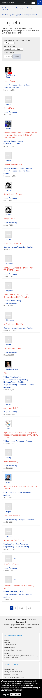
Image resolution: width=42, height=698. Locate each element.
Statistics (22, 385)
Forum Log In (24, 3)
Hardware (7, 387)
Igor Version (9, 53)
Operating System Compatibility (17, 40)
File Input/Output (17, 168)
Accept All (15, 694)
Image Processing (10, 85)
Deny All (5, 694)
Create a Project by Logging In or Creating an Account (19, 15)
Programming (23, 380)
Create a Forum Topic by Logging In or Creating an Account (18, 8)
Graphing (29, 168)
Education (30, 520)
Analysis (7, 141)
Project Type (9, 46)
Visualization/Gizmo (11, 88)
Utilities (18, 144)
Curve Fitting (16, 301)
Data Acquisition (10, 380)
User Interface (24, 85)
